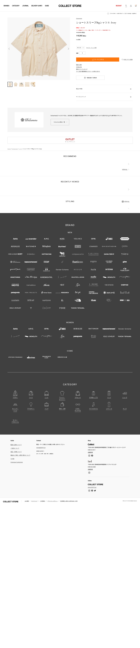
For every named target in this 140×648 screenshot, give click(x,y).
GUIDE (47, 6)
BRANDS (6, 6)
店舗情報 (90, 452)
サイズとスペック (81, 96)
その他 (12, 459)
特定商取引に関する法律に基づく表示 (69, 501)
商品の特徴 (79, 89)
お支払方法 (79, 67)
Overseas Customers (17, 462)
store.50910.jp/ (92, 487)
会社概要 (27, 501)
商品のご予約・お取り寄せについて (20, 455)
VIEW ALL (124, 169)
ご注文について (15, 448)
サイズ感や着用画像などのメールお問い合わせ (88, 71)
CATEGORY (15, 6)
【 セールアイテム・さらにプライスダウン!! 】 (127, 13)
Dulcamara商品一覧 (59, 122)
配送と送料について (16, 445)
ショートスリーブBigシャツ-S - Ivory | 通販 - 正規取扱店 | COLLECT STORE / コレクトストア (70, 6)
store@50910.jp (40, 447)
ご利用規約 (42, 501)
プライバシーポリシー (52, 501)
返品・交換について (16, 452)
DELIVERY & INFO (36, 6)
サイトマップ (34, 501)
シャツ (20, 149)
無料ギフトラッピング (81, 69)
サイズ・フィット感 (91, 47)
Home (9, 149)
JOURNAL (25, 6)
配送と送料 (79, 64)
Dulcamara (79, 18)
